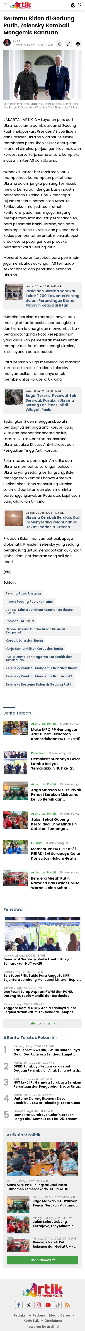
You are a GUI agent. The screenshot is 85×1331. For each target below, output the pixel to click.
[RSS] (67, 1305)
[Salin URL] (68, 43)
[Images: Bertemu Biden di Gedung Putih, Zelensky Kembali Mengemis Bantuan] (42, 74)
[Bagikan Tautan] (59, 43)
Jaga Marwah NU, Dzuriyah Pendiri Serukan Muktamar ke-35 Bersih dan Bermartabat (56, 797)
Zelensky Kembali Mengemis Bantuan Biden (41, 668)
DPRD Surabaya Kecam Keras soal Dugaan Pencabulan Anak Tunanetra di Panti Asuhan (46, 1068)
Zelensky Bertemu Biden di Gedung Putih (39, 684)
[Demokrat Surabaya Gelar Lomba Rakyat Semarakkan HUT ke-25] (15, 763)
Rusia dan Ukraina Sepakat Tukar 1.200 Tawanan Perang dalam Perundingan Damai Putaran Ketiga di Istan (52, 298)
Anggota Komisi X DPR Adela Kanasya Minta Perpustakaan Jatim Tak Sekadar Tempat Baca (39, 1010)
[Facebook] (19, 1305)
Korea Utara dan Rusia (24, 640)
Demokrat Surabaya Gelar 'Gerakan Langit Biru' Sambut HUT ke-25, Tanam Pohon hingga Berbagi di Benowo (45, 1117)
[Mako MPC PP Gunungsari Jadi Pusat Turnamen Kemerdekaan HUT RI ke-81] (15, 732)
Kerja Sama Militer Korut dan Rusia (34, 648)
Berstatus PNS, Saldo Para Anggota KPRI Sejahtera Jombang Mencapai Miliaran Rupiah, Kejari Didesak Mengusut (42, 978)
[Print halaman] (78, 43)
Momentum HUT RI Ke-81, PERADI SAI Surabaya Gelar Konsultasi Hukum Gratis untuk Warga (55, 856)
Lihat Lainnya (40, 1023)
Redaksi (20, 1315)
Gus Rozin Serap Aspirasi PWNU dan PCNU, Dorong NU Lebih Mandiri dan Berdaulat (38, 994)
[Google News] (58, 1305)
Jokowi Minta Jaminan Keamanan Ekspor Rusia (40, 611)
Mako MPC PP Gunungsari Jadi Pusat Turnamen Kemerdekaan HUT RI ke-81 (55, 734)
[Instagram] (38, 1305)
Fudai (17, 41)
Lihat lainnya (41, 1260)
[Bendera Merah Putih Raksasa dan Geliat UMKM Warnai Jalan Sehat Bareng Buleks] (15, 881)
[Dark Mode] (73, 5)
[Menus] (5, 5)
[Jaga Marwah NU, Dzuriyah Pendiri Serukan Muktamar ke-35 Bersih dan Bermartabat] (15, 793)
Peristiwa (38, 753)
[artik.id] (20, 5)
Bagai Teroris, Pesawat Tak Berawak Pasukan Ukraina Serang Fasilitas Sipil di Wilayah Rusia (51, 402)
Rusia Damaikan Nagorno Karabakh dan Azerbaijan (39, 658)
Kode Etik (31, 1320)
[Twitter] (28, 1305)
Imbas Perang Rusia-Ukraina (29, 601)
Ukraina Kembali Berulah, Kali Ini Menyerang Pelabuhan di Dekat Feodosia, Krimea (53, 522)
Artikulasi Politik (44, 724)
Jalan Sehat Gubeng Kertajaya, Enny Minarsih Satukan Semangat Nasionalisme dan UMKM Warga (54, 829)
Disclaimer (54, 1320)
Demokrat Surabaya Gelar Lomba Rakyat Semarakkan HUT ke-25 (55, 763)
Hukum (36, 843)
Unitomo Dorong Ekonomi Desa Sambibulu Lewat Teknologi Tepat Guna (47, 1100)
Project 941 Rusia (20, 621)
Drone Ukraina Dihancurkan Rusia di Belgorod (35, 631)
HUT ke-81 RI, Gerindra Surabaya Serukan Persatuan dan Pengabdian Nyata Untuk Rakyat (47, 1084)
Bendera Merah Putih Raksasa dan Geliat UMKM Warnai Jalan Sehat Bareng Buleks (55, 885)
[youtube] (48, 1305)
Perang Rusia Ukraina (23, 593)
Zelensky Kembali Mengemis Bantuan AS (39, 676)
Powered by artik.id (43, 1326)
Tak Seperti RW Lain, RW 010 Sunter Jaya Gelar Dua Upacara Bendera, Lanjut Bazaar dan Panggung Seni (47, 1052)
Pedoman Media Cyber (51, 1315)
